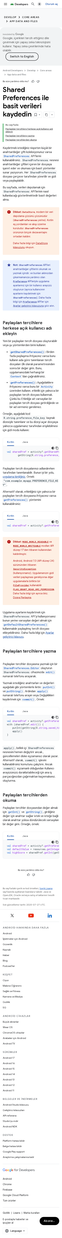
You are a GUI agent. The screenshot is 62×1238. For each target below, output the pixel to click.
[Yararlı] (32, 81)
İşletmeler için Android (15, 938)
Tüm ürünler (9, 1200)
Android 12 (9, 1085)
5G (4, 1007)
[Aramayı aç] (33, 4)
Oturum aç (51, 4)
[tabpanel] (31, 453)
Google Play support (14, 1151)
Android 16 (9, 1063)
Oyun (6, 980)
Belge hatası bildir (12, 1146)
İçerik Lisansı (46, 888)
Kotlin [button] (10, 441)
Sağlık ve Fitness (11, 991)
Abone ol (50, 1221)
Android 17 (9, 1057)
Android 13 (8, 1079)
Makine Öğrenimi (12, 985)
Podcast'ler (9, 966)
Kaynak (7, 949)
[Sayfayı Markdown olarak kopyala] (47, 115)
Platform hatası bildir (14, 1140)
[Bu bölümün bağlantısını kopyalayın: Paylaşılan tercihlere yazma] (6, 657)
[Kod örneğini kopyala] (57, 448)
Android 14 (9, 1074)
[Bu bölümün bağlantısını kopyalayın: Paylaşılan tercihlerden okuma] (19, 801)
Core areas (30, 17)
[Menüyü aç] (5, 4)
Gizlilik (6, 1002)
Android (7, 933)
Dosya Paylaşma (22, 597)
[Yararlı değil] (38, 81)
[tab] (10, 442)
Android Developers (13, 70)
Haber (6, 955)
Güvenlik (7, 944)
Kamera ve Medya (13, 996)
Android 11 (8, 1090)
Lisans (16, 1212)
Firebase (7, 1189)
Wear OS (8, 1027)
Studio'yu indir (10, 1121)
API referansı (10, 1115)
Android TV (9, 1043)
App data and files (24, 21)
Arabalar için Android (14, 1038)
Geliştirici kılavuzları (13, 1110)
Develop (10, 17)
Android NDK (10, 1126)
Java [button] (25, 441)
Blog (5, 960)
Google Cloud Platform (15, 1195)
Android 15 (9, 1068)
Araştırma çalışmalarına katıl (18, 1157)
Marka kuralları (32, 1212)
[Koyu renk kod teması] (53, 448)
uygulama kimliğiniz (14, 477)
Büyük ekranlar (11, 1021)
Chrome (7, 1184)
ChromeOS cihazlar (13, 1032)
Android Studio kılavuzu (16, 1104)
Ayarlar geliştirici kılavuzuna (28, 305)
